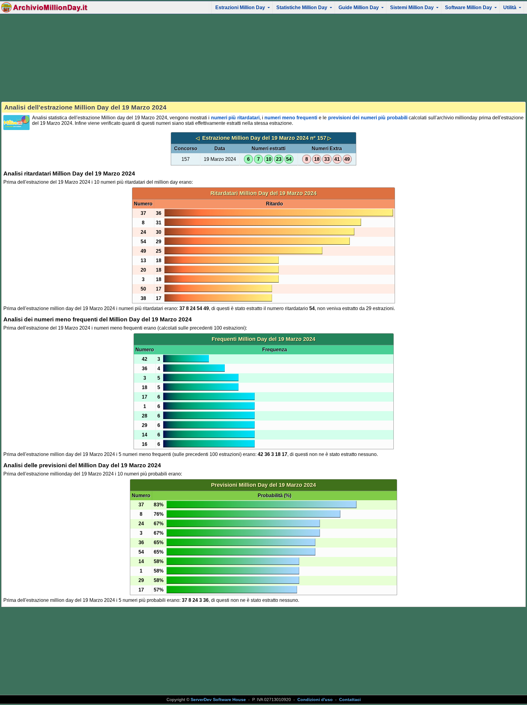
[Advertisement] (263, 57)
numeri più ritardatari (235, 117)
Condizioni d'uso (315, 699)
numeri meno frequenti (290, 117)
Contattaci (350, 699)
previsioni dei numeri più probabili (367, 117)
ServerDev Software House (218, 699)
